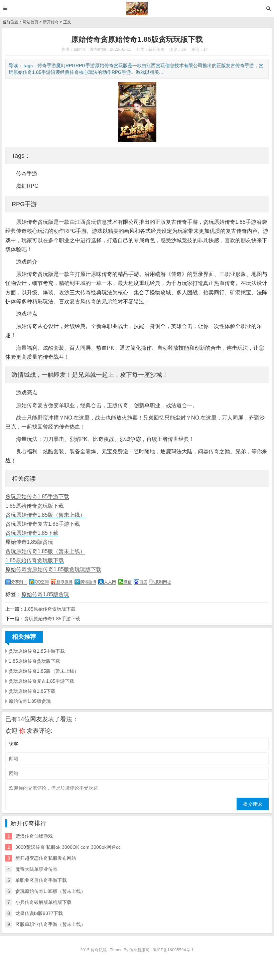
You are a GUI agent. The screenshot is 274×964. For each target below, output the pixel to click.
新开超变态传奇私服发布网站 (45, 858)
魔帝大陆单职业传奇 (36, 869)
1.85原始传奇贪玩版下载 (34, 506)
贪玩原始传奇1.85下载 (31, 533)
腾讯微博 (88, 582)
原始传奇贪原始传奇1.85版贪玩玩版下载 (53, 569)
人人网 (110, 582)
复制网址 (163, 582)
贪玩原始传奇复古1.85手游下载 (42, 524)
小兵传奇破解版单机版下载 (43, 902)
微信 (128, 582)
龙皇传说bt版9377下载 (39, 913)
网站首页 (30, 22)
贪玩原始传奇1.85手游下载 (37, 496)
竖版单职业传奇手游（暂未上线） (50, 924)
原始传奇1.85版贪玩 (29, 542)
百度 (143, 582)
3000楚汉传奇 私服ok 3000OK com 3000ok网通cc (68, 847)
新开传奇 (51, 22)
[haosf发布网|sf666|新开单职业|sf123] (137, 8)
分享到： (19, 582)
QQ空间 (42, 582)
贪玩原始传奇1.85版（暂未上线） (45, 515)
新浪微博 (64, 582)
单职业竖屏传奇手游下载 (41, 880)
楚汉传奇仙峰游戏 (34, 836)
